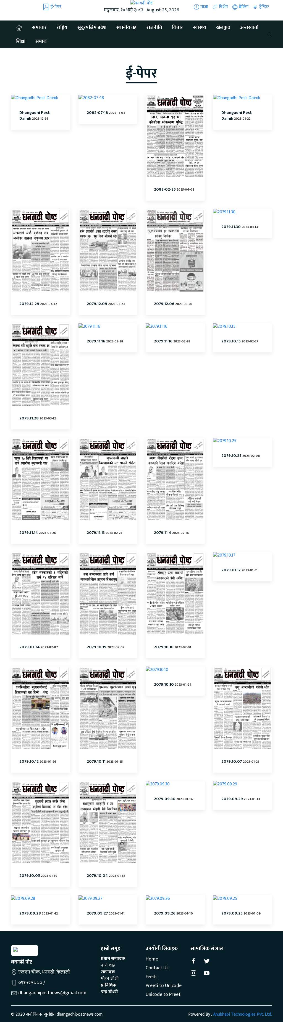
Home (152, 959)
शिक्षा (20, 41)
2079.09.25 (232, 913)
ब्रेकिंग (243, 7)
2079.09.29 (232, 798)
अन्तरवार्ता (249, 27)
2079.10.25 (231, 455)
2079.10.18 (164, 647)
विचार (177, 27)
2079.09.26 (164, 913)
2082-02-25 (165, 189)
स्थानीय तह (126, 27)
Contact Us (157, 968)
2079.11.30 (231, 226)
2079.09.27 (97, 913)
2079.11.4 (162, 532)
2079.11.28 (29, 418)
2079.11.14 (28, 532)
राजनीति (154, 27)
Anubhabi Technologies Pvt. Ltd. (242, 1014)
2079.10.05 (29, 875)
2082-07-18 (97, 112)
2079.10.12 (29, 761)
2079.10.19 (96, 647)
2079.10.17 (231, 570)
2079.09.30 (164, 798)
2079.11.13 (96, 532)
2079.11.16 (96, 341)
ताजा (203, 7)
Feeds (152, 977)
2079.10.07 (231, 761)
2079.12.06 (164, 303)
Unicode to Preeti (164, 995)
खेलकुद (223, 27)
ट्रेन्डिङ (263, 7)
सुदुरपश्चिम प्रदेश (91, 27)
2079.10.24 (29, 647)
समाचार (39, 27)
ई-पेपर (55, 7)
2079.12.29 (29, 303)
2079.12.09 (97, 303)
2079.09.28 (30, 913)
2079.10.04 (97, 875)
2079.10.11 (96, 761)
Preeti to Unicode (164, 986)
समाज (41, 41)
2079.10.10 (164, 684)
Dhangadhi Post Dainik (34, 115)
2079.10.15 (231, 341)
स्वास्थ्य (199, 27)
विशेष (223, 7)
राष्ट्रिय (62, 27)
